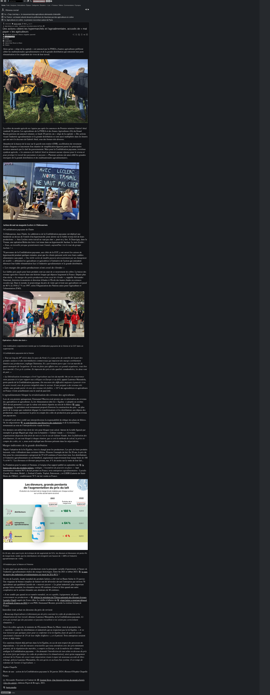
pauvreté (32, 34)
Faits (8, 5)
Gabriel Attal (8, 43)
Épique (28, 5)
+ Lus (48, 5)
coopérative (8, 41)
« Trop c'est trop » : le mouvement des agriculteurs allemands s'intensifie (33, 14)
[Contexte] (79, 35)
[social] (73, 35)
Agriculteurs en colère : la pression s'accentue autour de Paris (29, 20)
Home (3, 5)
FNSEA (7, 45)
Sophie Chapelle (10, 36)
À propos (78, 5)
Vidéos (61, 5)
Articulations (21, 5)
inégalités (26, 34)
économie (15, 34)
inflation (20, 34)
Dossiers (43, 5)
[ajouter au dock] (84, 35)
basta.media (17, 24)
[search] (15, 1)
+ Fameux (54, 5)
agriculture (8, 34)
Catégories (35, 5)
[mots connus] (82, 35)
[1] (11, 282)
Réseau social (12, 10)
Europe (7, 39)
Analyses (13, 5)
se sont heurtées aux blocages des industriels (43, 422)
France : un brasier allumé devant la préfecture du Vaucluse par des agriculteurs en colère (40, 17)
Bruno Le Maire (17, 43)
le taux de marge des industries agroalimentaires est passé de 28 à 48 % (45, 573)
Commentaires (69, 5)
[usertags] (76, 35)
